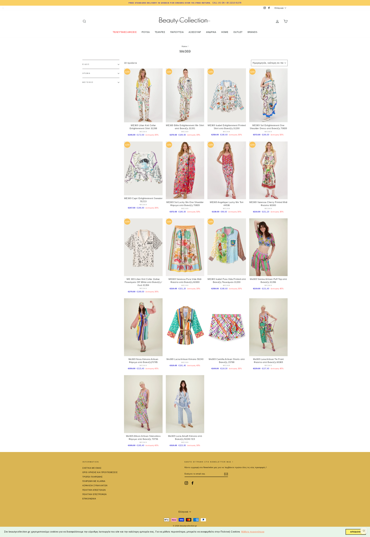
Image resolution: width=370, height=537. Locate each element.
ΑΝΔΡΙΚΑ (211, 32)
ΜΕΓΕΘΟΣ (88, 82)
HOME (224, 32)
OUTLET (238, 32)
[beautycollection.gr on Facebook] (192, 483)
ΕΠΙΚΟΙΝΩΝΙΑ (89, 499)
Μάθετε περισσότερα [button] (252, 531)
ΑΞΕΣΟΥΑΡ (195, 32)
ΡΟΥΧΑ (146, 32)
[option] (185, 2)
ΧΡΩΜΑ (86, 73)
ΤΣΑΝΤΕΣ (160, 32)
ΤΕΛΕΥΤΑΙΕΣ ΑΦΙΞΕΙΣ (125, 32)
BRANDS (252, 32)
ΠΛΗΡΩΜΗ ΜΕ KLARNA (93, 481)
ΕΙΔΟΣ (86, 64)
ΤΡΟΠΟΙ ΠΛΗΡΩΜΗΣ (92, 477)
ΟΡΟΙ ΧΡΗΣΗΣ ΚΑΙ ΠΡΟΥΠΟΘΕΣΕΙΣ (100, 472)
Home (184, 46)
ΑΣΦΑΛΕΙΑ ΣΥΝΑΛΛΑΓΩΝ (94, 485)
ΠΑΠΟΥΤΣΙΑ (177, 32)
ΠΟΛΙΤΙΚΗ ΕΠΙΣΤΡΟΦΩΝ (94, 494)
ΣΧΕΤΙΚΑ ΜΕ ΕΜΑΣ (91, 468)
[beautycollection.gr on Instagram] (186, 483)
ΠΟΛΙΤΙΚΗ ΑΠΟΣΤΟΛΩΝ (94, 490)
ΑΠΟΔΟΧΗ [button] (355, 532)
